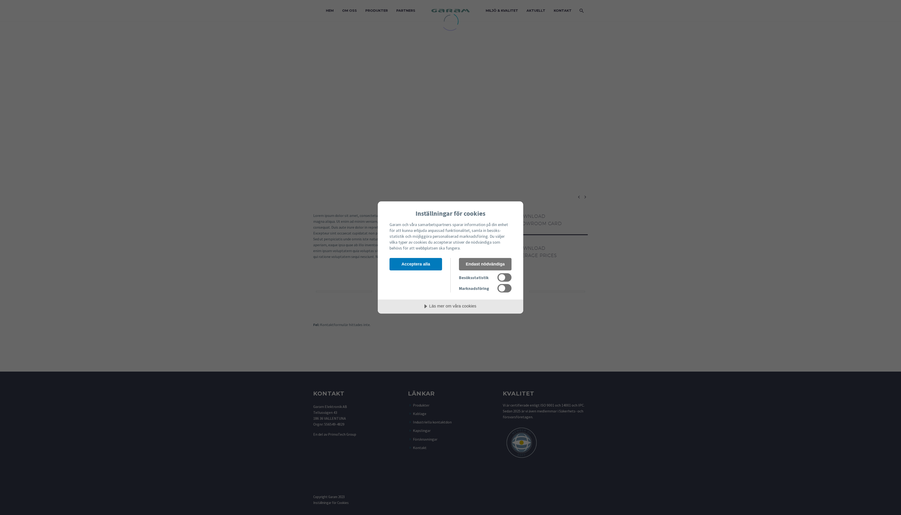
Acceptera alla (415, 264)
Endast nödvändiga (485, 264)
